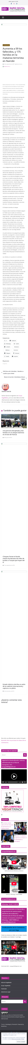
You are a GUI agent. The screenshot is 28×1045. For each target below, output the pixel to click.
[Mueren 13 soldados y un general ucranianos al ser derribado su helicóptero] (20, 838)
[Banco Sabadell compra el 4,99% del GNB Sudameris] (7, 836)
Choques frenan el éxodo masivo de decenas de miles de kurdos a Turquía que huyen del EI (13, 559)
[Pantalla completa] (25, 782)
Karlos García (19, 64)
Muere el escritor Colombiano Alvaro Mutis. (14, 378)
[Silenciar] (22, 782)
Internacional (6, 45)
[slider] (13, 782)
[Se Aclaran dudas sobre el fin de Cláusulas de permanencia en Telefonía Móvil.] (7, 826)
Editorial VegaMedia (6, 982)
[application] (14, 776)
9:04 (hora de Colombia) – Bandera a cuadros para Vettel (13, 372)
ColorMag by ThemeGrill (11, 1024)
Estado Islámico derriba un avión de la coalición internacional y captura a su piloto (14, 686)
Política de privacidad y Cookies (17, 1039)
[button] (14, 776)
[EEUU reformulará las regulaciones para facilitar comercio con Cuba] (20, 828)
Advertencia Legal (5, 992)
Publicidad (4, 988)
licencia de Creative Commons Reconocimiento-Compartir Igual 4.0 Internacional (12, 1016)
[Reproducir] (3, 782)
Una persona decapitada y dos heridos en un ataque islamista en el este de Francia (13, 433)
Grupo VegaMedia (5, 985)
